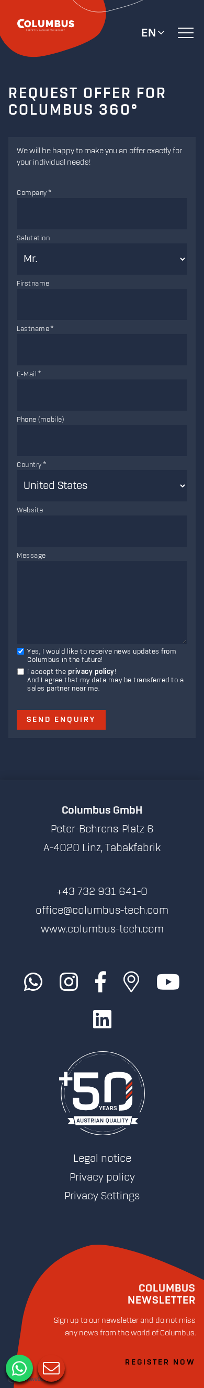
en (148, 33)
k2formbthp (102, 181)
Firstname (33, 283)
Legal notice (102, 1158)
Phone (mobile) (40, 419)
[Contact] (50, 1367)
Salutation (33, 238)
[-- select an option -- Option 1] (102, 175)
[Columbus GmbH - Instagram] (69, 982)
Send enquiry (61, 720)
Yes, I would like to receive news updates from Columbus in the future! (101, 656)
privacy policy (91, 671)
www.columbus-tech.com (102, 929)
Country (29, 465)
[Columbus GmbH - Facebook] (100, 982)
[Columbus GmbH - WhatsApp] (33, 982)
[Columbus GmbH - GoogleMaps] (131, 982)
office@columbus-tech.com (102, 910)
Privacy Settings (102, 1196)
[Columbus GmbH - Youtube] (168, 982)
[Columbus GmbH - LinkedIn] (102, 1020)
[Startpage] (102, 1094)
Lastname (33, 329)
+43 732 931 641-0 (102, 892)
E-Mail (27, 374)
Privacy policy (102, 1177)
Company (32, 192)
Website (30, 510)
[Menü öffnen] (185, 32)
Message (31, 555)
